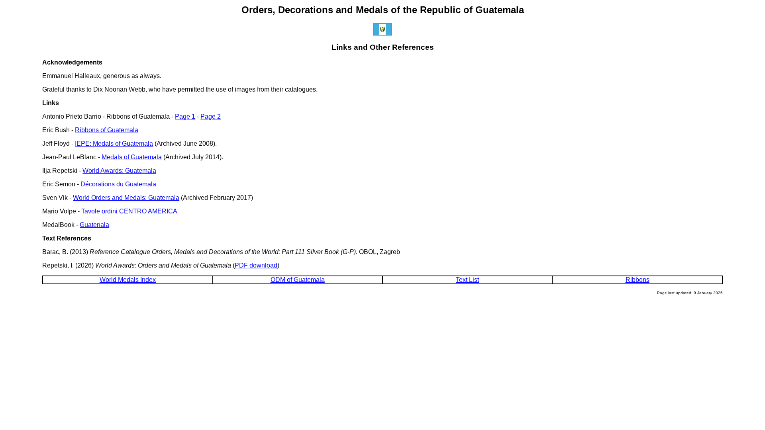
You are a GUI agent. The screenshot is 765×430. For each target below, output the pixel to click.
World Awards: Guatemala (119, 170)
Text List (467, 279)
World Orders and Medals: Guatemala (126, 197)
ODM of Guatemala (298, 279)
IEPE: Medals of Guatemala (114, 143)
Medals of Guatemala (132, 157)
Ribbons (637, 279)
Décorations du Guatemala (118, 184)
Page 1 (185, 116)
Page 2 (210, 116)
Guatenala (94, 224)
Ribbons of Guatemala (106, 130)
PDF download (256, 265)
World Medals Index (128, 279)
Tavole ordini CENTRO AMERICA (129, 211)
